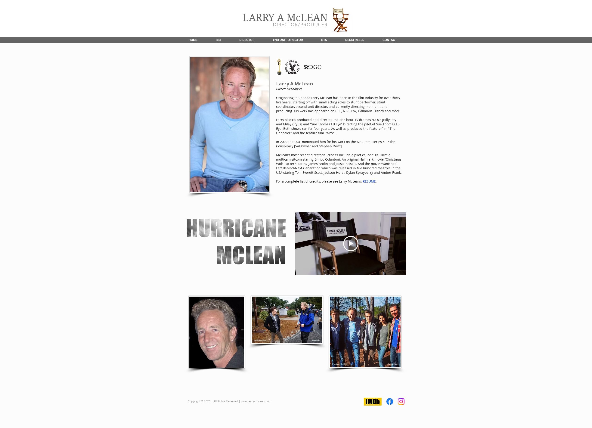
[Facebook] (389, 401)
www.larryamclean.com (256, 401)
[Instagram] (401, 401)
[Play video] (350, 243)
